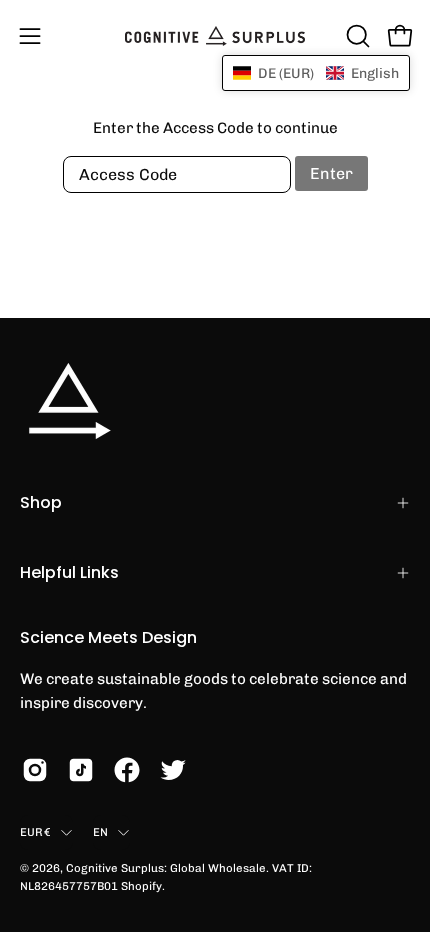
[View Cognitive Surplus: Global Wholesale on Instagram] (35, 770)
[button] (356, 36)
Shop (41, 502)
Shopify (141, 886)
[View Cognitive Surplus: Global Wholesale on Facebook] (127, 770)
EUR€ (35, 832)
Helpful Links (69, 572)
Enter (331, 173)
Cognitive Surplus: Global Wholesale (166, 868)
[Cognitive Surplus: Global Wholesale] (215, 36)
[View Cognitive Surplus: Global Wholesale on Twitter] (173, 770)
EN (100, 832)
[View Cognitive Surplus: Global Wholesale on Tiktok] (81, 770)
